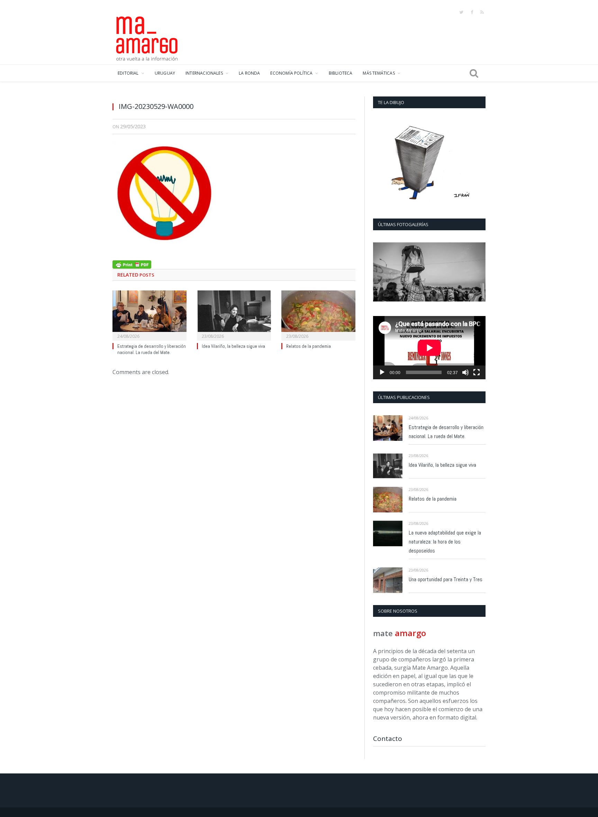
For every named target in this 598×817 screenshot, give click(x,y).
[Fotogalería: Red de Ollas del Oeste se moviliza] (429, 271)
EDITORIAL (128, 73)
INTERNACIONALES (204, 73)
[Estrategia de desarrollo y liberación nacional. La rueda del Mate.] (149, 314)
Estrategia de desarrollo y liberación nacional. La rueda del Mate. (151, 349)
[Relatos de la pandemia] (318, 314)
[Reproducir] (382, 372)
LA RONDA (249, 73)
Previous (381, 272)
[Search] (474, 73)
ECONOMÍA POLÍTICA (291, 73)
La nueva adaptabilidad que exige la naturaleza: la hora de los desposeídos (445, 541)
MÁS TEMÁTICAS (379, 73)
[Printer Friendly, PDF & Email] (131, 263)
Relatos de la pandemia (308, 346)
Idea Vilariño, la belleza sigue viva (233, 346)
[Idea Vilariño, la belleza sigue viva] (234, 314)
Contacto (387, 738)
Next (477, 272)
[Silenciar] (465, 372)
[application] (429, 347)
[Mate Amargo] (147, 37)
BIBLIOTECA (341, 73)
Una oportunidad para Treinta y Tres (445, 579)
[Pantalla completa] (476, 372)
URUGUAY (165, 73)
